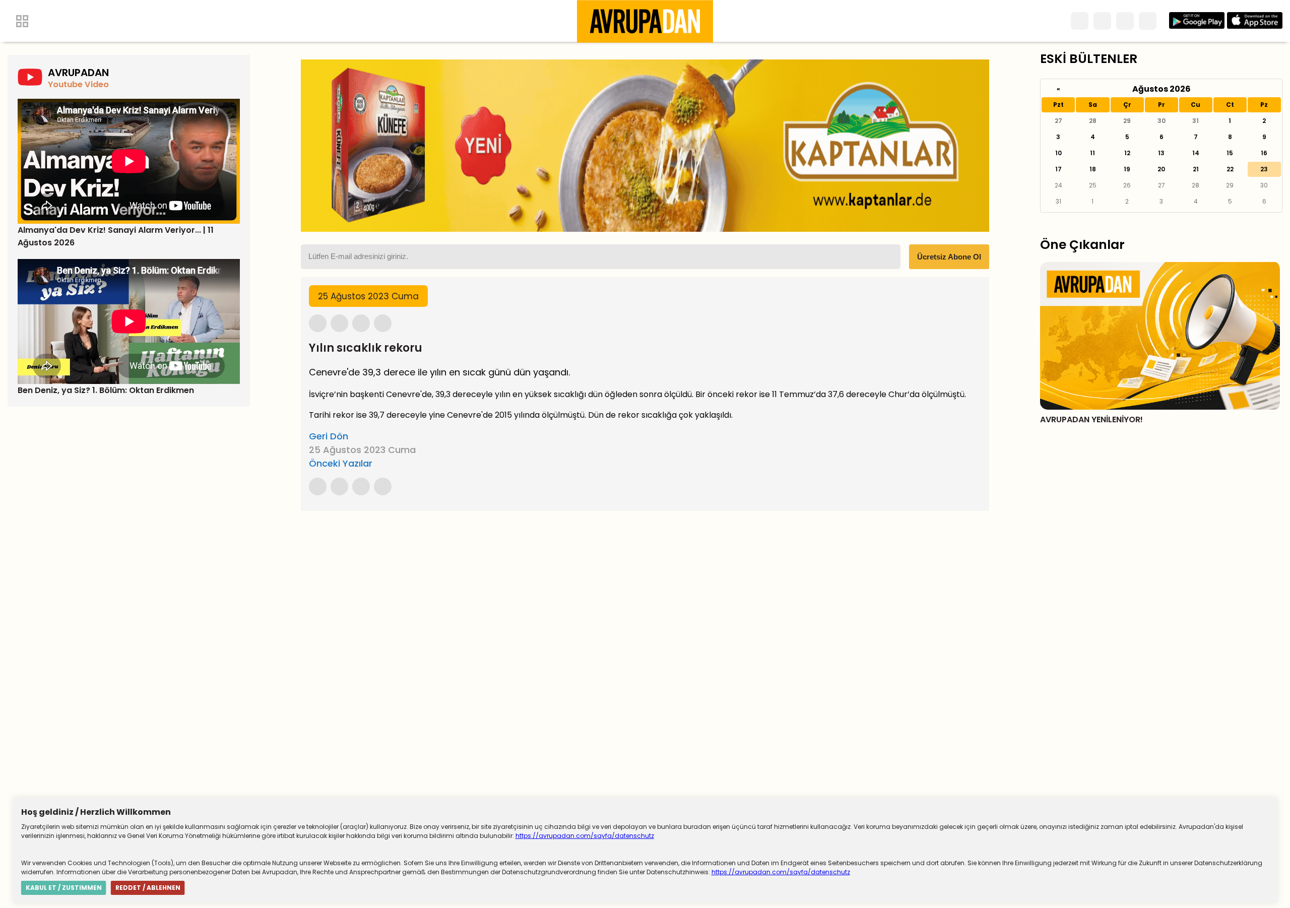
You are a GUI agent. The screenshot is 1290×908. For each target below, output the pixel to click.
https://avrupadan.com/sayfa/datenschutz (584, 835)
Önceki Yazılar (340, 463)
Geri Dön (328, 436)
